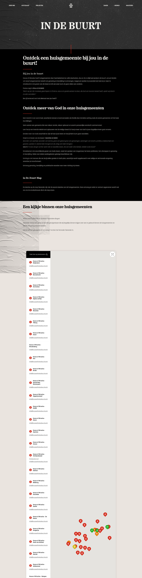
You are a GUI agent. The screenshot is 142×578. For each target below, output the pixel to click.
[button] (81, 547)
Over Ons (12, 5)
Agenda (116, 5)
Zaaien (106, 5)
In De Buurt (25, 5)
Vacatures (129, 5)
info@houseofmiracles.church (38, 266)
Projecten (39, 5)
